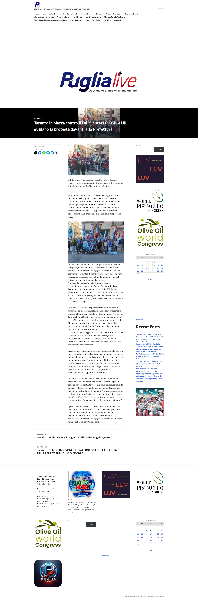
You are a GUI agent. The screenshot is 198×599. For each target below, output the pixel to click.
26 (146, 271)
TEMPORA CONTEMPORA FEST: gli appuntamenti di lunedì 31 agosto (149, 363)
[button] (96, 242)
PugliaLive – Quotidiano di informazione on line (62, 9)
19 (146, 268)
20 (150, 268)
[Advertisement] (99, 43)
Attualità (52, 14)
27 (150, 271)
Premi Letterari (76, 20)
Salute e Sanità (72, 14)
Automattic (160, 596)
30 (162, 271)
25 (142, 271)
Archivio (108, 20)
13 (150, 265)
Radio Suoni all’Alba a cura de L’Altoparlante (50, 20)
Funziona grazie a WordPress (134, 596)
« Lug (150, 279)
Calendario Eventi (131, 14)
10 (138, 265)
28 (154, 271)
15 (158, 265)
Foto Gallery (96, 20)
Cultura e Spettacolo (113, 14)
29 (158, 271)
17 (138, 268)
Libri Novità (77, 17)
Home (36, 14)
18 (142, 268)
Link (87, 20)
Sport (62, 14)
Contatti (117, 20)
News (44, 14)
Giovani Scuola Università (44, 17)
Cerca (138, 146)
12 (146, 265)
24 (138, 271)
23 (162, 268)
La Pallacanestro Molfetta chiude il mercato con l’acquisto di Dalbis (150, 356)
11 (142, 265)
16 (162, 265)
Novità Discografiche (93, 17)
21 (154, 268)
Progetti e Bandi (63, 17)
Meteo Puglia (139, 319)
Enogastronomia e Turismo (92, 14)
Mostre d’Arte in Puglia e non (115, 17)
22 (158, 268)
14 (154, 265)
